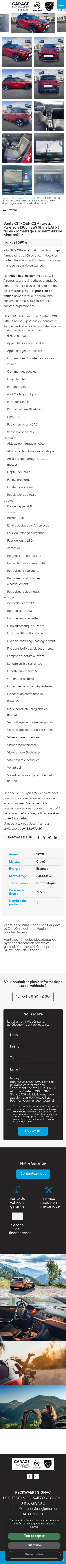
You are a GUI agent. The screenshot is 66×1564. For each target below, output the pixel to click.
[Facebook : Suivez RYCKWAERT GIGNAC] (29, 1476)
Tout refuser (34, 1545)
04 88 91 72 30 (35, 996)
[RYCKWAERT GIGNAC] (33, 6)
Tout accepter (34, 1536)
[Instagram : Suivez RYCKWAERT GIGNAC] (36, 1476)
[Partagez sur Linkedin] (55, 837)
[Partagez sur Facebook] (38, 837)
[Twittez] (44, 837)
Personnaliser (34, 1554)
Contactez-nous (33, 1174)
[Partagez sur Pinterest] (49, 837)
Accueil (6, 198)
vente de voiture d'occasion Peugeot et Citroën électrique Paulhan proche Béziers (32, 929)
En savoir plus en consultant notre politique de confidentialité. (34, 1119)
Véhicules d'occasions (24, 198)
